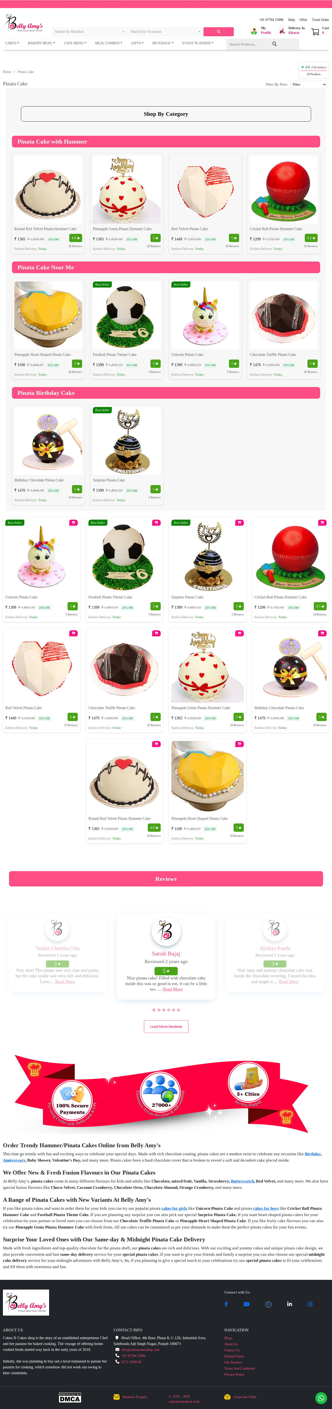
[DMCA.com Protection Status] (73, 1398)
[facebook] (226, 1304)
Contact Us (231, 1350)
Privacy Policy (234, 1374)
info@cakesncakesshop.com (140, 1350)
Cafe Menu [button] (74, 43)
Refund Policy (234, 1356)
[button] (260, 31)
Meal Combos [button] (107, 43)
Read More (65, 981)
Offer (303, 20)
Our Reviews (233, 1362)
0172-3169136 (131, 1362)
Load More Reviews (166, 1026)
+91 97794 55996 (271, 20)
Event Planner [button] (196, 43)
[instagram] (310, 1304)
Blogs (228, 1338)
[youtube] (247, 1304)
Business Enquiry (135, 1397)
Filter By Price (277, 84)
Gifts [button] (136, 43)
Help (291, 20)
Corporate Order (245, 1397)
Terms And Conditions (239, 1368)
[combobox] (90, 31)
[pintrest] (268, 1304)
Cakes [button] (11, 43)
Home (7, 72)
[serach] (218, 31)
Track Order (320, 20)
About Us (230, 1344)
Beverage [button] (161, 43)
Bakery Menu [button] (40, 43)
